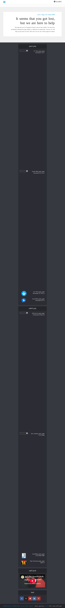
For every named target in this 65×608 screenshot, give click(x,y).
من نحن (22, 606)
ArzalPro (47, 606)
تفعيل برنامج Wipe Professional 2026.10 (37, 561)
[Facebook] (22, 598)
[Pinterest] (39, 598)
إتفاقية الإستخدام (16, 606)
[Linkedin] (34, 598)
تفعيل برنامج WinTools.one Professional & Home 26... (38, 314)
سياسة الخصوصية (7, 606)
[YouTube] (30, 598)
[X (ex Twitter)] (26, 598)
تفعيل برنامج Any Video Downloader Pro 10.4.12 (38, 292)
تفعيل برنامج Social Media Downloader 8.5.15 (38, 299)
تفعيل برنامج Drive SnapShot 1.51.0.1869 (37, 434)
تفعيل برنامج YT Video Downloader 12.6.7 (39, 52)
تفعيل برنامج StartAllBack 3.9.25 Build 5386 (38, 554)
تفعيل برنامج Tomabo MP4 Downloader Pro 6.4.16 (38, 172)
